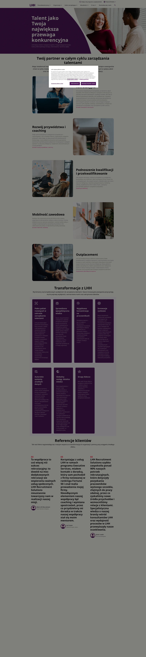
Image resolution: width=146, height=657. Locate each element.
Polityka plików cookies (72, 79)
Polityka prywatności (84, 79)
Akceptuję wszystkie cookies (88, 83)
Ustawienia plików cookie (57, 83)
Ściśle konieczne (75, 83)
